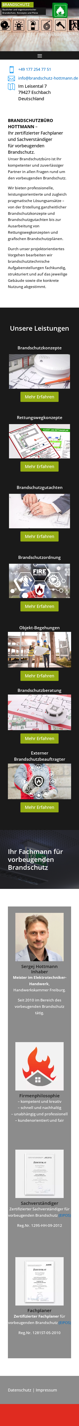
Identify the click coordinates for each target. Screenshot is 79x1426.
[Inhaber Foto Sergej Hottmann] (39, 959)
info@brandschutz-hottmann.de (48, 78)
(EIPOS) (65, 1215)
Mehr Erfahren (39, 397)
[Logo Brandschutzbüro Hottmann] (39, 1089)
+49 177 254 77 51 (34, 69)
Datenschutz (19, 1390)
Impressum (46, 1390)
